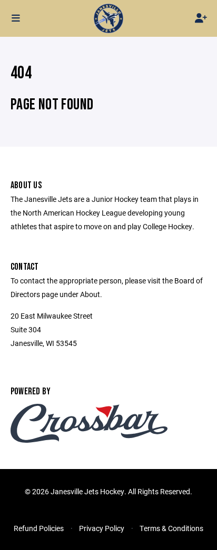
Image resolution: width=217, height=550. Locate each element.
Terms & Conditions (171, 528)
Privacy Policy (101, 528)
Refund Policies (39, 528)
